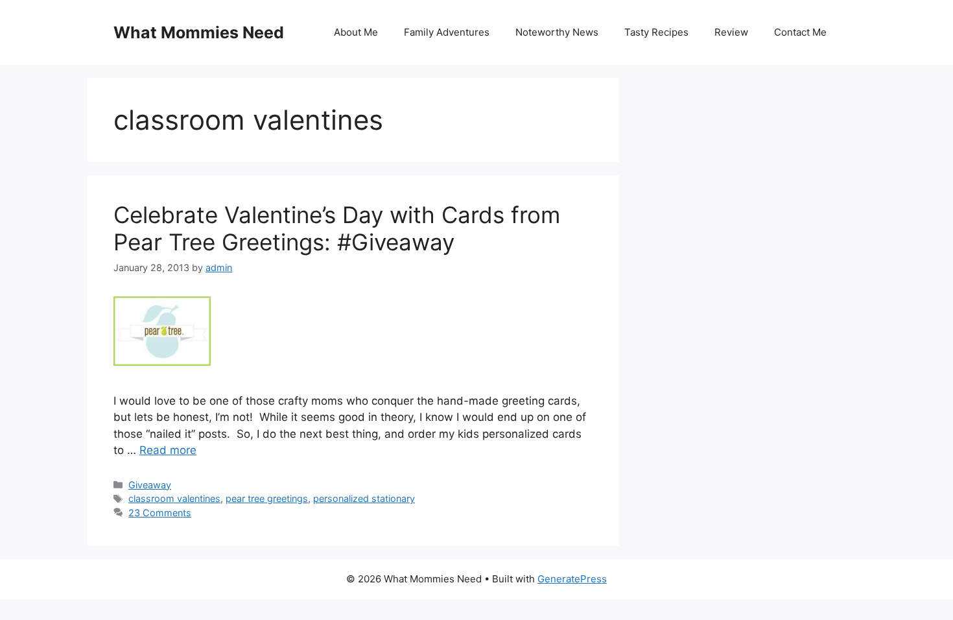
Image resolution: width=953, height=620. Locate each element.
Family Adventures (446, 32)
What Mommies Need (198, 32)
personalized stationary (364, 498)
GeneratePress (572, 579)
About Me (356, 32)
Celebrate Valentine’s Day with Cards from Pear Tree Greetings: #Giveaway (336, 228)
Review (731, 32)
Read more (167, 450)
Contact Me (800, 32)
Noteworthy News (556, 32)
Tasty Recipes (656, 32)
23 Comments (159, 512)
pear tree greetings (267, 498)
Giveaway (149, 484)
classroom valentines (174, 498)
